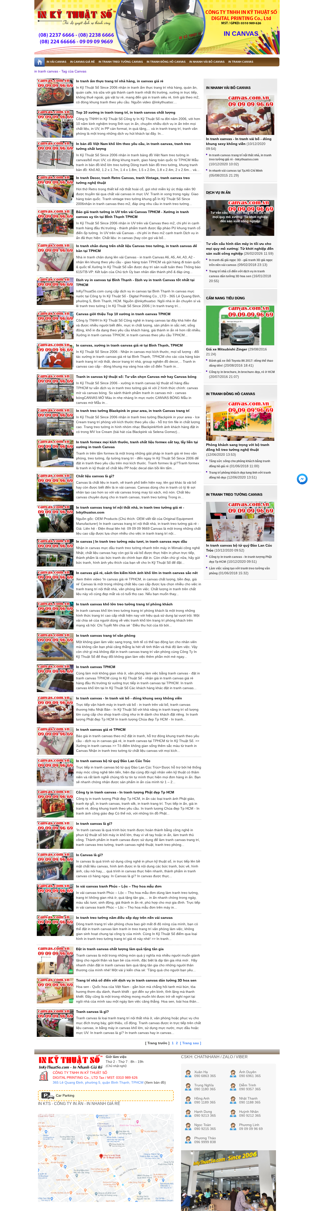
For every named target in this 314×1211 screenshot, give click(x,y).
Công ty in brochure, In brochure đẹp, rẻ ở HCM (242, 372)
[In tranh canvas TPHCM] (55, 678)
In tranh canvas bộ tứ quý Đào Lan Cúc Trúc (113, 761)
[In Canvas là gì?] (55, 866)
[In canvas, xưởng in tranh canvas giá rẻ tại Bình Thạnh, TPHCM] (55, 357)
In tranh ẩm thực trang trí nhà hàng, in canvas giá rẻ (119, 81)
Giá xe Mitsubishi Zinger (226, 349)
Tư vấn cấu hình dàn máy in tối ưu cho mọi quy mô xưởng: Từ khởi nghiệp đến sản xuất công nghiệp (240, 248)
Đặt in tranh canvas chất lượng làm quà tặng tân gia (120, 949)
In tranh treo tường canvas (234, 494)
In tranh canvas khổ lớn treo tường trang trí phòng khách (124, 604)
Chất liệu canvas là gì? (95, 476)
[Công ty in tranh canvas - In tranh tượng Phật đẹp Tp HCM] (55, 803)
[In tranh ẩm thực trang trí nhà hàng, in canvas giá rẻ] (55, 92)
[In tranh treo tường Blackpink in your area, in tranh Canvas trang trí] (55, 422)
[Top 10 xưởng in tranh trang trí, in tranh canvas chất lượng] (55, 124)
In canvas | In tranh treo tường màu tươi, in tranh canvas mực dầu (131, 541)
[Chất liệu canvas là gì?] (55, 487)
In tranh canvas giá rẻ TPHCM (101, 729)
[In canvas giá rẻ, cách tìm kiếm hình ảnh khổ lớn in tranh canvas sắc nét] (55, 584)
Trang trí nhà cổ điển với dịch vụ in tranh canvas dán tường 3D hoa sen (136, 980)
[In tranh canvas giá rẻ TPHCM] (55, 741)
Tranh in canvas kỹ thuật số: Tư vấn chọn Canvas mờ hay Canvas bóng (136, 377)
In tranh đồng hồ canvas (230, 394)
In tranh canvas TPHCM (95, 667)
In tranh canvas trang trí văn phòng (105, 635)
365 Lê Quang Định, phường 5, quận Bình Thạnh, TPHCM (98, 1082)
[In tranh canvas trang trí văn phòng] (55, 647)
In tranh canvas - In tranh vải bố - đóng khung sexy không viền (129, 698)
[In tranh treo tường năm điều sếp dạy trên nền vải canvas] (55, 925)
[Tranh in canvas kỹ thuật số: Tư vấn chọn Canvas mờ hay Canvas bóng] (55, 388)
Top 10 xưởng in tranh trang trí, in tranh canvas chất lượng (125, 112)
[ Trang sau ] (190, 1043)
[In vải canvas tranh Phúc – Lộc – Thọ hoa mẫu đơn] (55, 897)
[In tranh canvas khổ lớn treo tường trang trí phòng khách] (55, 615)
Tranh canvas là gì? (92, 1012)
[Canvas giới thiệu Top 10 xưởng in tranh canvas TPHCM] (55, 325)
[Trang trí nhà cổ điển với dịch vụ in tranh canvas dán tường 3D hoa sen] (55, 990)
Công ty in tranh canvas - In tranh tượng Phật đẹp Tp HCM (125, 792)
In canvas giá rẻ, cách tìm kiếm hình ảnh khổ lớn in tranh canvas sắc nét (137, 573)
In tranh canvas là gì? (94, 824)
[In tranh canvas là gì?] (55, 835)
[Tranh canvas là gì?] (55, 1023)
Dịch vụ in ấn (218, 192)
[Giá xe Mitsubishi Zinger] (240, 331)
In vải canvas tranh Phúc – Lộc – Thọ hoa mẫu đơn (119, 886)
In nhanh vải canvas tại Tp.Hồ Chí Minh (235, 170)
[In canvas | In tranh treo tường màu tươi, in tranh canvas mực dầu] (55, 554)
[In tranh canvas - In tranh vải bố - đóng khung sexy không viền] (55, 709)
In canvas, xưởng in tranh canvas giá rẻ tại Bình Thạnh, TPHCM (129, 345)
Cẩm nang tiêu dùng (225, 298)
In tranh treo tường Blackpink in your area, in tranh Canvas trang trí (132, 411)
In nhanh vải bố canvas (228, 88)
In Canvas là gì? (89, 855)
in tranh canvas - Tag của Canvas (60, 71)
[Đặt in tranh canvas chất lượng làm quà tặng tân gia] (55, 960)
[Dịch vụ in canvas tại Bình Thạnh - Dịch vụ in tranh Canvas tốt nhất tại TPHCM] (55, 291)
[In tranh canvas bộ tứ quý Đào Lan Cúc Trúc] (55, 772)
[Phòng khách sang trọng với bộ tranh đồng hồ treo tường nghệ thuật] (240, 432)
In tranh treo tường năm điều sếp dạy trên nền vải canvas (124, 918)
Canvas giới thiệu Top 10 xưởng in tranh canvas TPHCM (123, 314)
